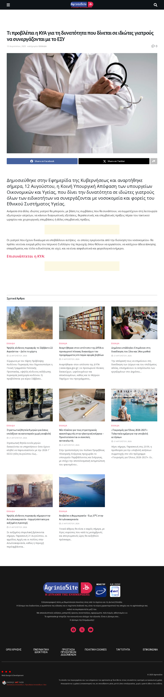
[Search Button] (155, 5)
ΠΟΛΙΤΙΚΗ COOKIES (96, 649)
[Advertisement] (82, 19)
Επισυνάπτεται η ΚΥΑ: (26, 256)
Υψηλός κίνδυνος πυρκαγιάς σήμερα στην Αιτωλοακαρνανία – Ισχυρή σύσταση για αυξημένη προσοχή (28, 519)
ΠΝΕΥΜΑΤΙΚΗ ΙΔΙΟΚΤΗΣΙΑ (41, 651)
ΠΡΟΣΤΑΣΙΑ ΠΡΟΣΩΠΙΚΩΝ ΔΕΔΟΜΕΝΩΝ (68, 652)
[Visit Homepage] (82, 5)
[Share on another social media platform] (153, 161)
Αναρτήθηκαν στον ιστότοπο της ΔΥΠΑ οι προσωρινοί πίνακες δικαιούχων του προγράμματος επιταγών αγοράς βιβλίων (81, 351)
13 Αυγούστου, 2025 (16, 46)
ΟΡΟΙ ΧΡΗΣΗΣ (13, 649)
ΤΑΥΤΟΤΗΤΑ (123, 649)
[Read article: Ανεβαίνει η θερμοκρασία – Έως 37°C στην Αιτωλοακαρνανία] (82, 490)
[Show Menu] (8, 5)
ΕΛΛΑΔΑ (43, 46)
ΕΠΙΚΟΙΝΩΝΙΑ (150, 649)
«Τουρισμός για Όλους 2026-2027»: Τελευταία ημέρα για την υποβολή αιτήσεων (129, 433)
